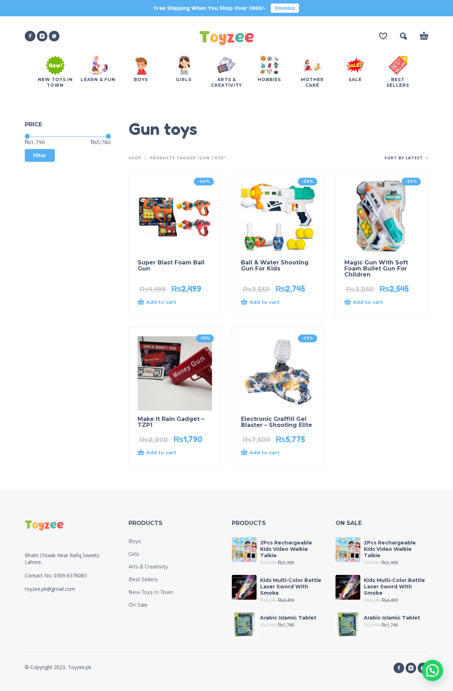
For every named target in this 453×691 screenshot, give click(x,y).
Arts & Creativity (148, 567)
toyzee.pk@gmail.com (50, 589)
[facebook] (30, 36)
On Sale (138, 605)
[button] (403, 36)
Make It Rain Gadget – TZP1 (171, 422)
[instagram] (42, 36)
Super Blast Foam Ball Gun (171, 265)
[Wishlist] (383, 36)
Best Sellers (142, 579)
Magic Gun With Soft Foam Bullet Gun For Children (376, 268)
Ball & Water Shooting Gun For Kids (275, 265)
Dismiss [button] (285, 8)
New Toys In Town (150, 592)
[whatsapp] (54, 36)
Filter (39, 155)
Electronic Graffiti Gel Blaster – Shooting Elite (276, 422)
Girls (133, 554)
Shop (134, 157)
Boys (134, 541)
